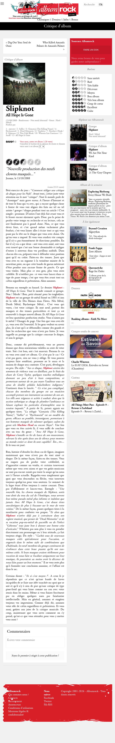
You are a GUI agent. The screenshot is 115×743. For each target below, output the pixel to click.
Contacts (13, 698)
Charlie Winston (80, 362)
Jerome (9, 178)
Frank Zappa (95, 248)
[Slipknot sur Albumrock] (78, 140)
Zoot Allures (95, 251)
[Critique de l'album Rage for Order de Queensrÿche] (78, 281)
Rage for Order (96, 271)
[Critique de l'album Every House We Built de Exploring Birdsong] (78, 205)
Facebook (49, 698)
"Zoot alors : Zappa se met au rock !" (100, 257)
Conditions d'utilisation (20, 708)
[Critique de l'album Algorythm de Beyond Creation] (78, 242)
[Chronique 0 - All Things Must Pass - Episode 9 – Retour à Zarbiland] (91, 394)
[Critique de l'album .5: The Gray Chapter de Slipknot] (78, 179)
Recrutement (15, 701)
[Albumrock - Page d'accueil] (57, 15)
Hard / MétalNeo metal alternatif (97, 135)
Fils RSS (48, 704)
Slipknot (20, 108)
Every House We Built (99, 195)
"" (90, 211)
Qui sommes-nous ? (18, 694)
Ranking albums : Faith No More (89, 319)
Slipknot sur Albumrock (91, 120)
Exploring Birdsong (98, 191)
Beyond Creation (98, 228)
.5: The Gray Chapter (100, 172)
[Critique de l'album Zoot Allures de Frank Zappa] (78, 262)
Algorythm (94, 232)
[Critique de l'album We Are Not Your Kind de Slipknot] (78, 160)
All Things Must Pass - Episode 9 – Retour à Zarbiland (90, 406)
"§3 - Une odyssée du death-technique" (97, 237)
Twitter (48, 701)
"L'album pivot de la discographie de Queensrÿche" (97, 277)
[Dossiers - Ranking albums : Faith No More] (91, 314)
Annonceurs (14, 704)
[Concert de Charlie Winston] (91, 357)
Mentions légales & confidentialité (18, 713)
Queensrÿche (96, 268)
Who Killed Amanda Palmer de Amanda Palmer (51, 44)
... (72, 322)
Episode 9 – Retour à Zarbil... (87, 411)
